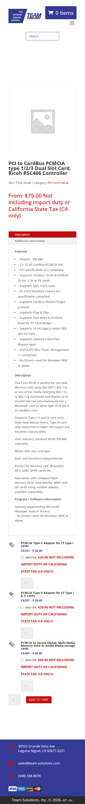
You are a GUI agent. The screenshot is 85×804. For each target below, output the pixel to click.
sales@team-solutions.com (39, 763)
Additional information (30, 241)
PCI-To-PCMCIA (58, 183)
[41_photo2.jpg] (11, 545)
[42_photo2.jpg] (11, 594)
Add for (47, 564)
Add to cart (38, 700)
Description (22, 234)
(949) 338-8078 (29, 776)
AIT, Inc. (67, 800)
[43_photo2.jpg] (11, 644)
